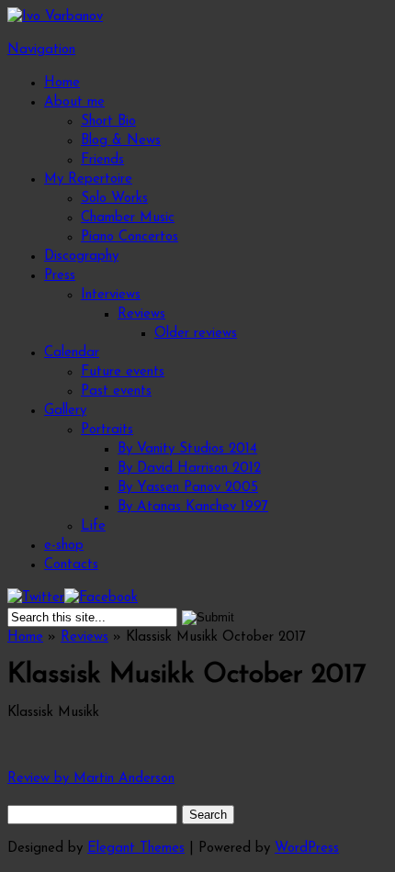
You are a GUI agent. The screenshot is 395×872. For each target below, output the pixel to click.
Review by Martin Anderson (91, 779)
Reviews (141, 314)
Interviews (111, 295)
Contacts (71, 565)
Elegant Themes (136, 848)
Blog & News (121, 141)
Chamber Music (128, 218)
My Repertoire (88, 179)
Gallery (65, 411)
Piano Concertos (129, 237)
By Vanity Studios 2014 (187, 449)
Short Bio (108, 122)
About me (74, 102)
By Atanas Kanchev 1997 (193, 507)
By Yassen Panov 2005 (188, 488)
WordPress (307, 848)
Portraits (107, 430)
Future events (122, 372)
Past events (116, 391)
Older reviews (195, 334)
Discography (81, 256)
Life (93, 526)
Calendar (71, 353)
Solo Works (114, 199)
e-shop (64, 546)
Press (59, 276)
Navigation (41, 50)
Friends (102, 160)
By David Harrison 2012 (189, 468)
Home (62, 83)
